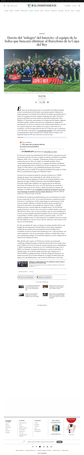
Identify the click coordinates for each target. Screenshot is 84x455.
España (11, 10)
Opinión (6, 10)
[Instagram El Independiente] (43, 446)
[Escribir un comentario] (48, 102)
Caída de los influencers (60, 0)
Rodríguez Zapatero (23, 427)
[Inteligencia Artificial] (56, 431)
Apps (35, 427)
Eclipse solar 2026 (22, 422)
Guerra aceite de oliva (69, 0)
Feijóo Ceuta (15, 0)
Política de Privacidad (19, 450)
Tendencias (54, 10)
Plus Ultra (21, 426)
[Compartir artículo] (36, 102)
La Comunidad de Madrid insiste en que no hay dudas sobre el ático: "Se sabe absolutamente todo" (32, 287)
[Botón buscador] (79, 5)
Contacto (36, 422)
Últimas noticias (10, 0)
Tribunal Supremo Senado (23, 0)
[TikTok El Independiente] (51, 446)
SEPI (20, 424)
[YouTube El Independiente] (40, 446)
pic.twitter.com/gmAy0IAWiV (29, 146)
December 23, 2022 (50, 151)
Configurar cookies (65, 450)
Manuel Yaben (42, 96)
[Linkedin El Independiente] (47, 446)
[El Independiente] (42, 5)
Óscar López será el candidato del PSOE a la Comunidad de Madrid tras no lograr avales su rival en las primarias (57, 295)
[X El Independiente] (32, 446)
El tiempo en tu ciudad (13, 5)
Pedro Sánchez (22, 429)
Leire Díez (21, 433)
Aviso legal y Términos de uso (30, 450)
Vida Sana (67, 10)
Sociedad (36, 10)
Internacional (24, 10)
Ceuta (37, 0)
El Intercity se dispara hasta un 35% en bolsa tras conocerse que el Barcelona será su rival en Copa (46, 262)
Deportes (47, 10)
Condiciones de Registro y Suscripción (44, 450)
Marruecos (76, 0)
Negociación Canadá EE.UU (44, 0)
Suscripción (36, 424)
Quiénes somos (37, 429)
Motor (72, 10)
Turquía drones (52, 0)
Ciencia (31, 10)
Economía (17, 10)
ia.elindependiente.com (56, 434)
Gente (41, 10)
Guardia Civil (21, 431)
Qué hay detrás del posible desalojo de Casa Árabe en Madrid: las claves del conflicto (32, 295)
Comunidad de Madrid (22, 271)
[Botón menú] (4, 5)
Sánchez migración (32, 0)
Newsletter (36, 426)
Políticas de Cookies (56, 450)
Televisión (60, 10)
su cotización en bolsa (45, 130)
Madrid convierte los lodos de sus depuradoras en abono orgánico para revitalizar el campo (56, 287)
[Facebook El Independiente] (36, 446)
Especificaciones (37, 431)
